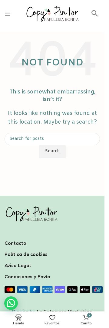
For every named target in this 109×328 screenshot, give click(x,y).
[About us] (52, 235)
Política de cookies (26, 254)
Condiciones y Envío (27, 276)
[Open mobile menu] (8, 14)
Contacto (15, 243)
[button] (94, 15)
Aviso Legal (18, 265)
